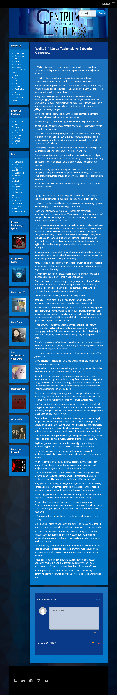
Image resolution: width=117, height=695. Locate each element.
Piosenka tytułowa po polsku (17, 192)
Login (97, 599)
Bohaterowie (20, 56)
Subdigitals (19, 173)
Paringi (18, 198)
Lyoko (17, 92)
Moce (17, 84)
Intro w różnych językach (16, 178)
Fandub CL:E (20, 211)
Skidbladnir (19, 89)
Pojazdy (18, 81)
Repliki (17, 95)
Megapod (19, 130)
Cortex (17, 138)
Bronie (17, 86)
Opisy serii (19, 53)
